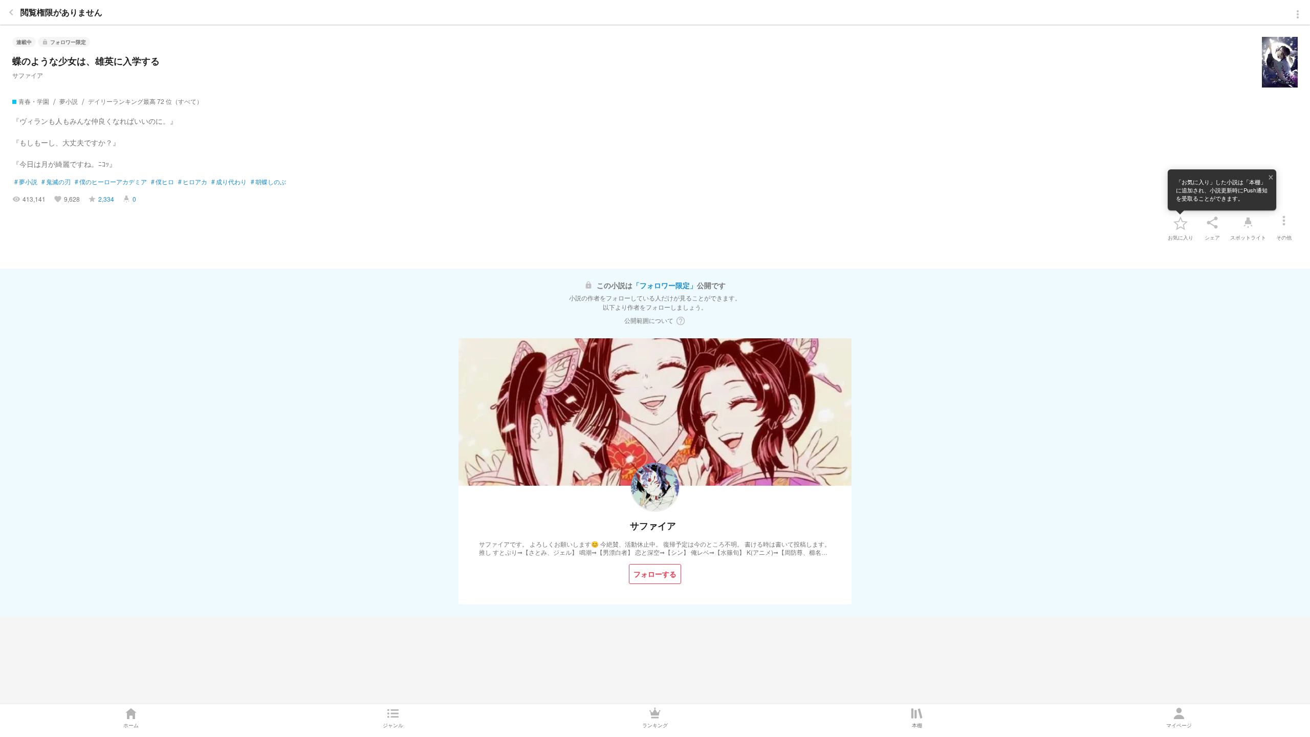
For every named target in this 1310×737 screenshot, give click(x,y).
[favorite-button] (1180, 222)
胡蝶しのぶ (268, 182)
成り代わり (229, 182)
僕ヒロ (162, 182)
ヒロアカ (192, 182)
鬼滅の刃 (56, 182)
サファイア (27, 75)
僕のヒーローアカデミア (111, 182)
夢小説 (25, 182)
